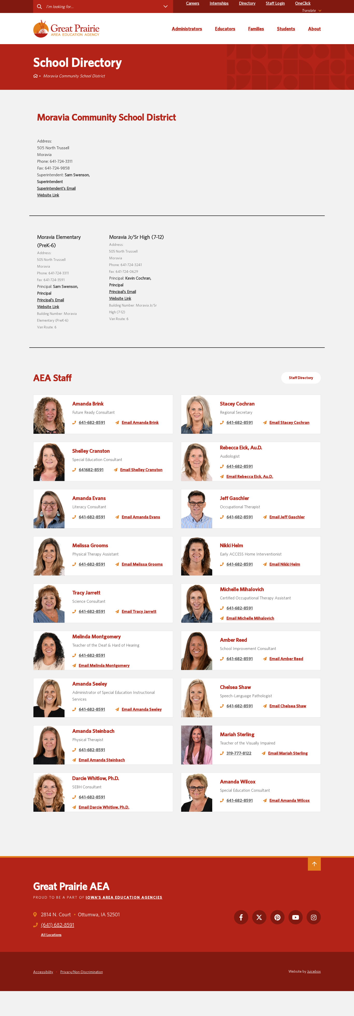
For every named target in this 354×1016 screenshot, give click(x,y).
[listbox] (311, 10)
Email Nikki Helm (285, 564)
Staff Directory (301, 378)
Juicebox (314, 971)
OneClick (302, 3)
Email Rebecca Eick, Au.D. (249, 476)
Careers (192, 3)
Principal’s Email (50, 299)
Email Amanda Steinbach (102, 759)
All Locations (51, 935)
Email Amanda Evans (141, 516)
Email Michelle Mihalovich (250, 618)
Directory (247, 3)
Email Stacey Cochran (289, 422)
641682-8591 (91, 469)
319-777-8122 (238, 753)
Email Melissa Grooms (142, 564)
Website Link (48, 195)
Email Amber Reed (286, 658)
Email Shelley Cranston (141, 469)
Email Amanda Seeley (142, 709)
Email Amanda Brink (140, 422)
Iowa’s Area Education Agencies (124, 897)
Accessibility (43, 972)
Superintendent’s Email (56, 188)
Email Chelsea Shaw (288, 705)
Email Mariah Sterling (288, 753)
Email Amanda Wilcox (290, 800)
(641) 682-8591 (57, 925)
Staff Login (275, 3)
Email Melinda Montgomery (104, 665)
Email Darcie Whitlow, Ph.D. (104, 807)
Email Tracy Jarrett (139, 611)
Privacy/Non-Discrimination (81, 972)
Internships (219, 3)
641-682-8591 (92, 422)
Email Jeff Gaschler (287, 516)
